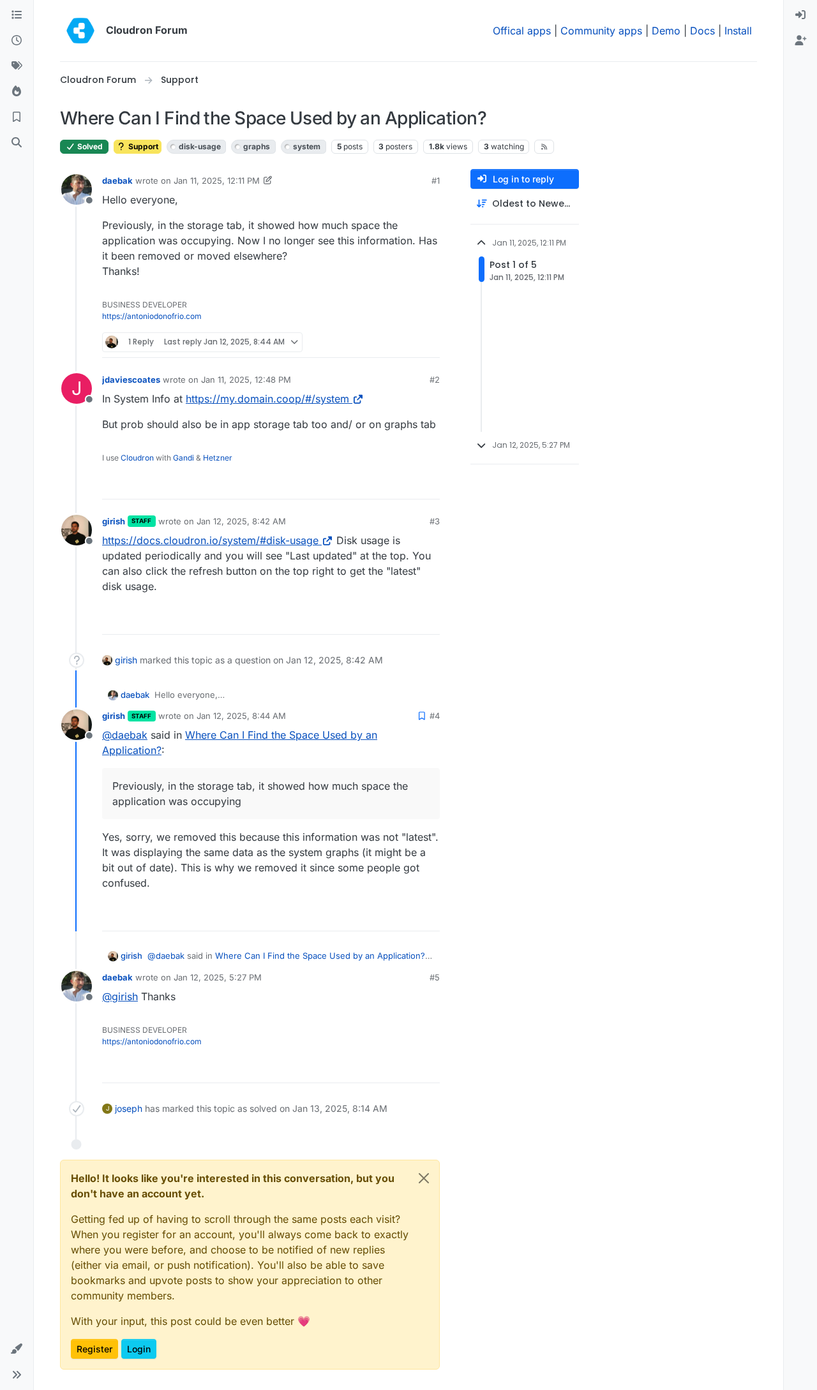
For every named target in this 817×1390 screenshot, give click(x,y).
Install (738, 30)
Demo (666, 30)
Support (142, 146)
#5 (435, 977)
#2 (435, 379)
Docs (702, 30)
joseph (128, 1108)
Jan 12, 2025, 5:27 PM (218, 977)
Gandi (183, 457)
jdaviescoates (131, 379)
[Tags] (16, 66)
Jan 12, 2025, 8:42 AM (241, 521)
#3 (435, 521)
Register (94, 1348)
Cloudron (137, 457)
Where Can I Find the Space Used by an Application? (320, 955)
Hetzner (217, 457)
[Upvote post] (409, 342)
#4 (435, 716)
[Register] (800, 41)
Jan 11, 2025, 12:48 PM (246, 379)
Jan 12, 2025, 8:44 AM (241, 716)
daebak (117, 180)
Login (139, 1348)
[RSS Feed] (544, 147)
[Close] (423, 1178)
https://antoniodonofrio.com (152, 316)
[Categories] (16, 15)
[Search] (16, 143)
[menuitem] (800, 15)
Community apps (601, 30)
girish (113, 521)
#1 (435, 180)
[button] (16, 1349)
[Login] (800, 15)
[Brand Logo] (80, 30)
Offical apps (522, 30)
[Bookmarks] (16, 117)
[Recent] (16, 41)
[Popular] (16, 92)
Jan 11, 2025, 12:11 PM (217, 180)
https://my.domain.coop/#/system (267, 398)
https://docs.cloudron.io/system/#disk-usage (210, 540)
